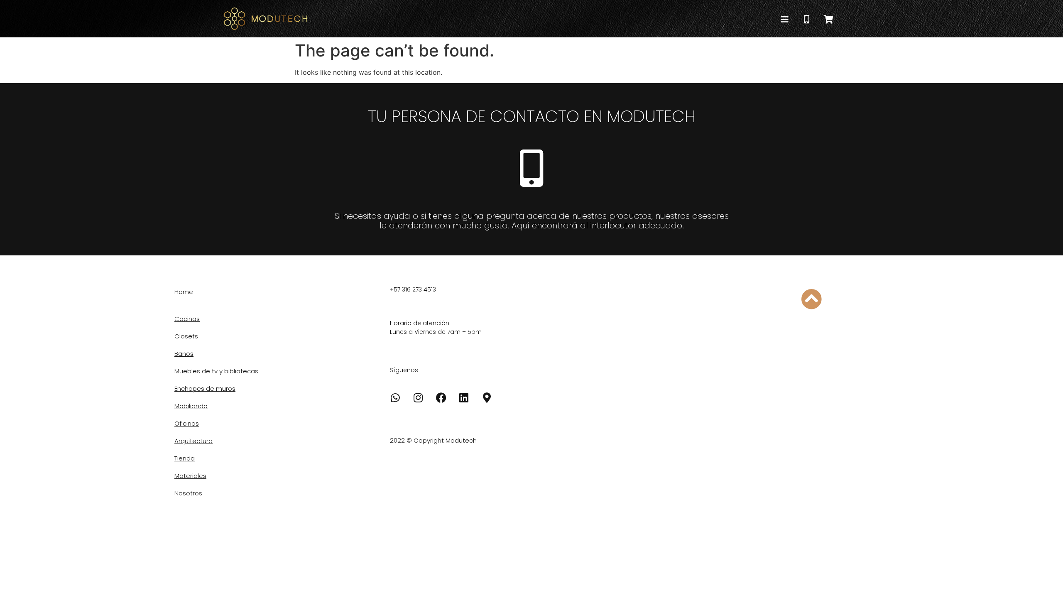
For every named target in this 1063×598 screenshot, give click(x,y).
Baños (183, 353)
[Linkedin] (463, 397)
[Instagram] (418, 397)
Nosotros (188, 493)
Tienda (184, 458)
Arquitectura (193, 440)
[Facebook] (441, 397)
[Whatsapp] (395, 397)
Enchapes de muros (204, 388)
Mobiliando (191, 406)
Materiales (190, 475)
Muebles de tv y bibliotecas (216, 371)
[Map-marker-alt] (486, 397)
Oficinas (186, 423)
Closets (186, 336)
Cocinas (187, 318)
